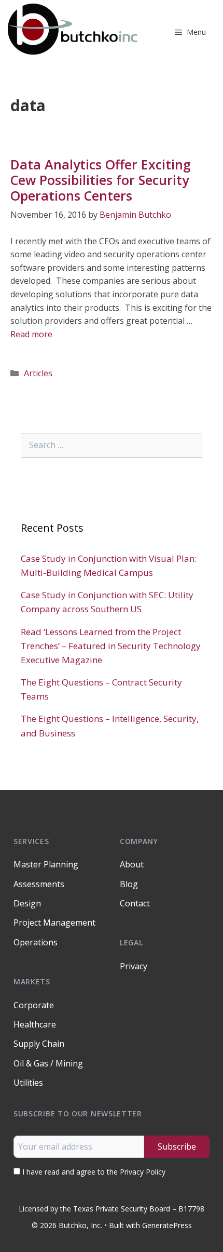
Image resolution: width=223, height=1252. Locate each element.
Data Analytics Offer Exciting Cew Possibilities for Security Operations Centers (100, 179)
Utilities (28, 1082)
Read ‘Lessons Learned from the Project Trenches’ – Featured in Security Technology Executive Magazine (111, 646)
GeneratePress (167, 1225)
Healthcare (34, 1024)
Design (27, 903)
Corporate (33, 1005)
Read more (31, 334)
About (132, 864)
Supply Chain (38, 1043)
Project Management (54, 922)
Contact (135, 903)
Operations (35, 942)
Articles (38, 373)
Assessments (38, 884)
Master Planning (45, 864)
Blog (129, 884)
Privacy (133, 966)
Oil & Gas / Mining (48, 1063)
